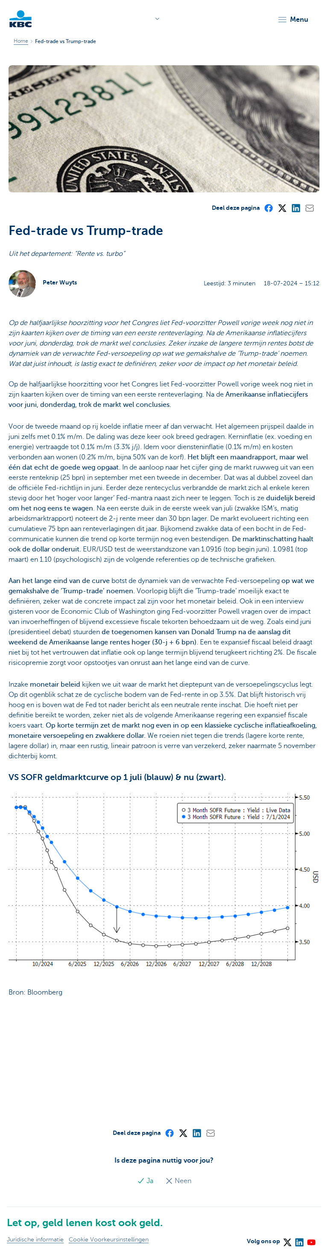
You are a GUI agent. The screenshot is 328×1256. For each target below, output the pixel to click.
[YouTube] (311, 1240)
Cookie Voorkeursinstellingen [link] (109, 1239)
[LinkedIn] (295, 208)
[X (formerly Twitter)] (282, 208)
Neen (182, 1181)
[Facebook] (268, 208)
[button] (293, 19)
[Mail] (309, 208)
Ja (150, 1181)
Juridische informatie (35, 1239)
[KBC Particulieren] (20, 18)
